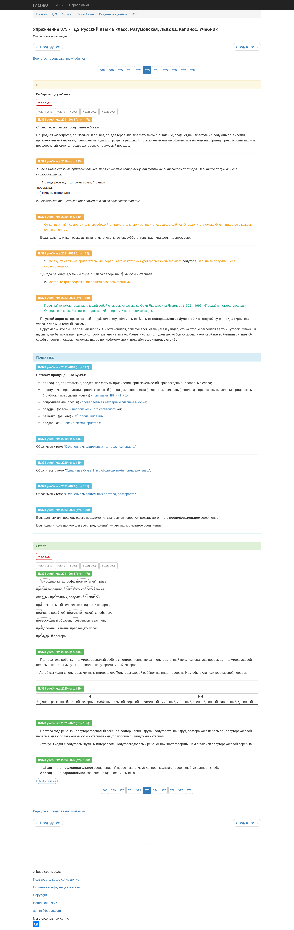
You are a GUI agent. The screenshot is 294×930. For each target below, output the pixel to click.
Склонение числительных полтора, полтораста (100, 446)
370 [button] (120, 70)
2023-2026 (108, 111)
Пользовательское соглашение (56, 879)
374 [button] (156, 70)
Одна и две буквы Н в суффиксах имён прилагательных (107, 470)
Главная (40, 5)
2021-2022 (89, 111)
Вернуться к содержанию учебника (59, 58)
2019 (61, 111)
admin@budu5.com (47, 910)
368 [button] (102, 70)
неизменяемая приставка (83, 422)
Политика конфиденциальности (56, 887)
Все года (44, 102)
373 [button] (147, 70)
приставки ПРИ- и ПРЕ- (110, 395)
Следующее (247, 46)
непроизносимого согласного (94, 409)
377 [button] (183, 70)
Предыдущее (48, 46)
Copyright (40, 895)
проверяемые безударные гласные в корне (114, 402)
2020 (74, 111)
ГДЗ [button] (57, 5)
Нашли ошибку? (45, 902)
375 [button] (165, 70)
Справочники (79, 5)
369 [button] (111, 70)
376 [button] (174, 70)
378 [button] (192, 70)
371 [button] (129, 70)
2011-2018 (45, 111)
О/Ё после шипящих (88, 416)
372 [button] (138, 70)
